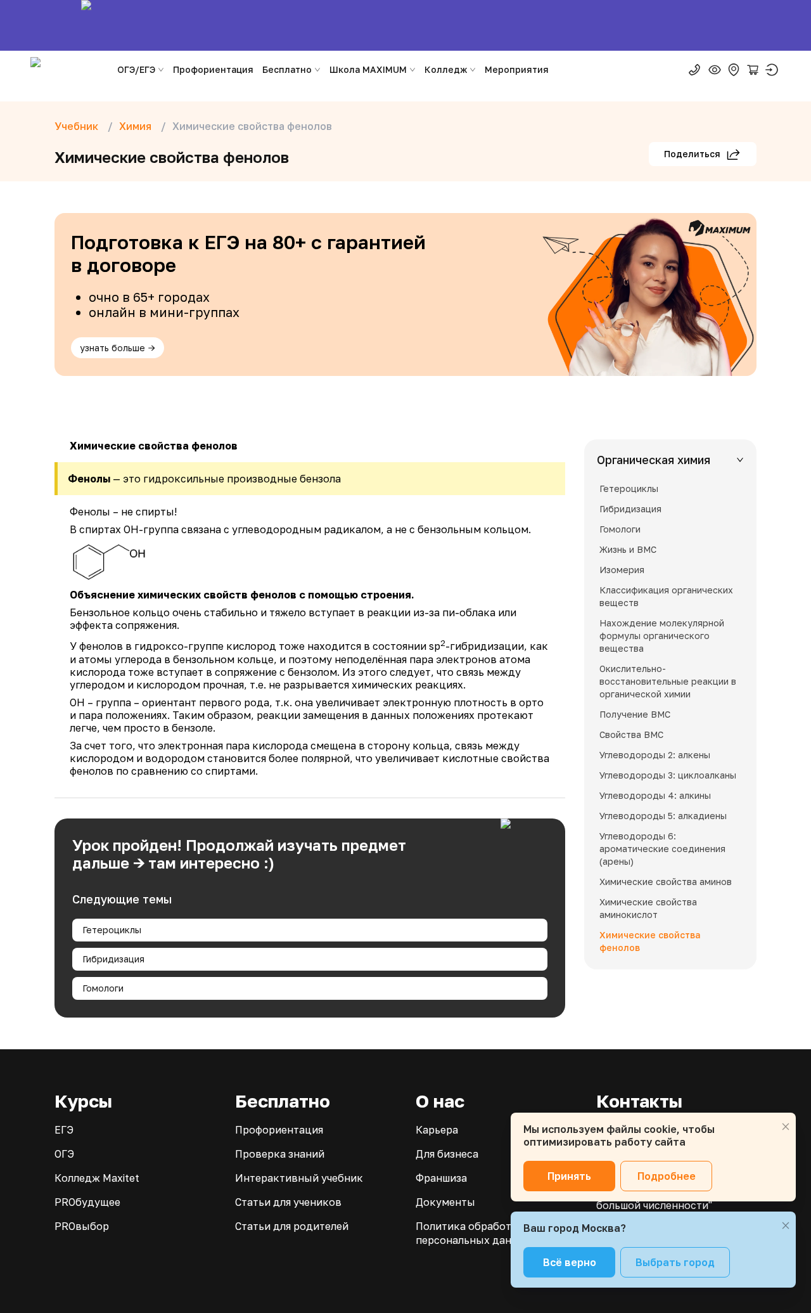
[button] (670, 459)
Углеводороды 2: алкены (654, 754)
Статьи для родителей (291, 1226)
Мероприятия (517, 69)
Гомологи (103, 988)
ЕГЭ (63, 1129)
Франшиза (441, 1178)
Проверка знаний (279, 1154)
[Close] (785, 1126)
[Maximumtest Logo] (68, 69)
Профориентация (213, 69)
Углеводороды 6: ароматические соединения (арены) (662, 849)
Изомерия (621, 569)
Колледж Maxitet (96, 1178)
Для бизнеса (447, 1154)
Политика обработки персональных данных (474, 1233)
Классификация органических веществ (666, 596)
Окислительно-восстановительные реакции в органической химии (667, 681)
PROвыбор (81, 1226)
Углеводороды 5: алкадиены (663, 815)
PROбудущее (87, 1202)
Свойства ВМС (631, 734)
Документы (445, 1202)
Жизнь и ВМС (627, 549)
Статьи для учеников (288, 1202)
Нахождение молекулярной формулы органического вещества (661, 636)
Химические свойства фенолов (649, 941)
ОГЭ (64, 1154)
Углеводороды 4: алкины (655, 795)
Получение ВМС (634, 714)
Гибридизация (113, 959)
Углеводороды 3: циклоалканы (667, 775)
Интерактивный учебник (299, 1178)
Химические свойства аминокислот (648, 908)
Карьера (437, 1129)
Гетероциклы (111, 929)
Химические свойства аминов (665, 881)
